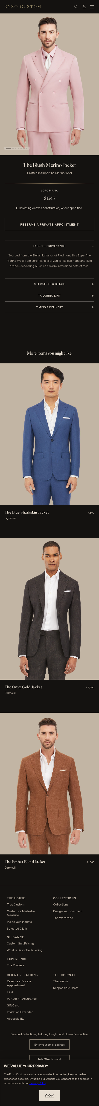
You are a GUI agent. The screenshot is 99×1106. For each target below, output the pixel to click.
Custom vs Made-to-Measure (21, 913)
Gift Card (13, 1005)
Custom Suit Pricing (20, 943)
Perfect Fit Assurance (22, 999)
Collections (60, 904)
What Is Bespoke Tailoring (25, 950)
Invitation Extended (20, 1012)
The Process (15, 965)
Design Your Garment (67, 911)
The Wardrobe (63, 918)
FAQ (10, 992)
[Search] (76, 6)
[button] (8, 148)
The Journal (61, 981)
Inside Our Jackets (19, 922)
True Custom (15, 904)
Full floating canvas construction (37, 208)
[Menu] (92, 6)
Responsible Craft (65, 988)
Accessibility (15, 1019)
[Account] (84, 6)
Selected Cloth (17, 929)
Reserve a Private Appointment (49, 224)
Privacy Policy (37, 1083)
